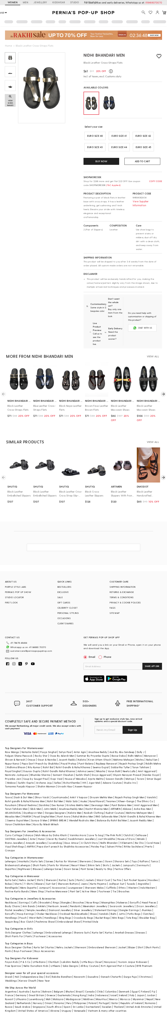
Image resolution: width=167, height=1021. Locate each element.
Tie (114, 891)
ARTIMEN (115, 808)
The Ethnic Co (145, 801)
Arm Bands (28, 906)
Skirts (106, 865)
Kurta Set (97, 932)
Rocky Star (41, 755)
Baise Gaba (119, 755)
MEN (25, 2)
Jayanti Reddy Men (140, 820)
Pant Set (75, 891)
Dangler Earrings (129, 910)
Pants (80, 880)
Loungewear (75, 887)
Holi (17, 976)
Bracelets (45, 902)
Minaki (141, 838)
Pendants (75, 906)
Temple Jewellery (36, 910)
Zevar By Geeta (56, 838)
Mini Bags (118, 917)
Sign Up (132, 729)
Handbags (11, 917)
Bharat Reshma (28, 805)
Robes (8, 883)
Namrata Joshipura (16, 774)
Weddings (11, 980)
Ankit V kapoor (79, 797)
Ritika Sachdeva (133, 846)
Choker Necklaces (46, 913)
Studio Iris (130, 782)
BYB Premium (144, 965)
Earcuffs (135, 902)
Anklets (41, 906)
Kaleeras (122, 902)
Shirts (40, 880)
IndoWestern (147, 887)
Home (8, 45)
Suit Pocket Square (135, 880)
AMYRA (31, 846)
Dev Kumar (58, 805)
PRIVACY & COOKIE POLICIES (125, 602)
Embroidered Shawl (69, 921)
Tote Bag (131, 917)
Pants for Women (58, 865)
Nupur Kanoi (12, 763)
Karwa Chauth (27, 980)
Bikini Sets (94, 865)
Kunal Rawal (96, 801)
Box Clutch (27, 921)
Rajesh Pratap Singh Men (129, 797)
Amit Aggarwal (147, 771)
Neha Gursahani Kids (35, 965)
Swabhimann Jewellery (82, 838)
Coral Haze (152, 842)
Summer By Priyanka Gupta (93, 755)
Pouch (23, 917)
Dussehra (93, 976)
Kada (85, 913)
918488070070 (153, 2)
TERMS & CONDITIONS (122, 597)
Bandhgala (11, 887)
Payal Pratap (68, 763)
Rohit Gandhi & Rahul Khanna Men (140, 816)
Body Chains (12, 906)
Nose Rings (92, 902)
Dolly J (141, 752)
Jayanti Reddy (67, 759)
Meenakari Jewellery (95, 906)
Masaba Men (12, 816)
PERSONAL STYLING (68, 613)
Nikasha (100, 771)
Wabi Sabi (71, 801)
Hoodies (153, 880)
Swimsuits (143, 865)
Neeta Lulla (129, 771)
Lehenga (38, 932)
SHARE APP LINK (152, 666)
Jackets (116, 865)
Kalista (82, 759)
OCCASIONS (64, 618)
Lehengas (10, 861)
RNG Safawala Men (106, 816)
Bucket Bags (102, 917)
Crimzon (10, 850)
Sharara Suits (82, 932)
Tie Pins (117, 880)
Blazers (39, 883)
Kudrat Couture (115, 812)
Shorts (18, 883)
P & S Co (25, 961)
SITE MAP (115, 613)
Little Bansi (39, 961)
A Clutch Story (89, 842)
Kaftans (144, 861)
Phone (107, 656)
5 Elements (126, 842)
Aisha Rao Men (142, 808)
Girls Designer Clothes (18, 932)
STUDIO (74, 2)
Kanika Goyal (151, 774)
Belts (113, 913)
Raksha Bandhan (62, 976)
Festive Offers (123, 868)
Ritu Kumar (34, 767)
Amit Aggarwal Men (146, 805)
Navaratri (79, 976)
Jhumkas (146, 910)
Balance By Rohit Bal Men (112, 820)
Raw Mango (12, 752)
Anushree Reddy (97, 752)
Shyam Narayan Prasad (127, 774)
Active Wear (89, 891)
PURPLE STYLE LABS (15, 587)
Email (92, 656)
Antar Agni (80, 752)
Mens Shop (37, 891)
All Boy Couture (89, 965)
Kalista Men (75, 812)
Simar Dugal (154, 778)
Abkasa (127, 808)
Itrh (84, 782)
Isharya (28, 835)
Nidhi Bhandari (109, 842)
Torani (140, 778)
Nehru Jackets (64, 947)
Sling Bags (65, 917)
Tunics (154, 861)
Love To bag (96, 835)
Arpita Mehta (96, 778)
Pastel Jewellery (14, 910)
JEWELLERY (40, 2)
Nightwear (24, 868)
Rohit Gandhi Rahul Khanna (59, 771)
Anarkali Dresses (124, 932)
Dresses (98, 861)
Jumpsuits (129, 865)
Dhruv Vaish (42, 797)
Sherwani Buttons (68, 883)
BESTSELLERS (64, 587)
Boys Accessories (44, 951)
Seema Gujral (101, 767)
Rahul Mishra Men (83, 816)
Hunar (41, 838)
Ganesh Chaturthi (111, 976)
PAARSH (26, 816)
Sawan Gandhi (115, 778)
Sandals (104, 913)
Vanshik (151, 797)
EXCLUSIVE (63, 592)
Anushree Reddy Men (71, 808)
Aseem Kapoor (83, 786)
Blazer (131, 947)
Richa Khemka (71, 782)
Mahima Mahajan (123, 759)
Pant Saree (87, 868)
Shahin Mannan (46, 786)
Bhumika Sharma (40, 774)
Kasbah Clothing (94, 812)
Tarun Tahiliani (140, 767)
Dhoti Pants (39, 865)
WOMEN (13, 2)
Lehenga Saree (52, 868)
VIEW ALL (153, 356)
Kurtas (62, 880)
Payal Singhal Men (44, 816)
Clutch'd (128, 835)
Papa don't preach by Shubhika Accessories (63, 846)
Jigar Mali (94, 782)
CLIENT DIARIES (65, 623)
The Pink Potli (113, 835)
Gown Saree (71, 868)
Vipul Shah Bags (14, 846)
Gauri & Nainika (47, 759)
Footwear (104, 891)
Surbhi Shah (83, 774)
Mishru (140, 759)
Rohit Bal (48, 767)
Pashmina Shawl (45, 921)
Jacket (122, 947)
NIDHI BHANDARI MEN (104, 55)
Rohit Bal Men (55, 801)
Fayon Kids (11, 961)
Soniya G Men (39, 820)
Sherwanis (85, 861)
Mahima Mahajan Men (139, 812)
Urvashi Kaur (65, 786)
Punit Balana (86, 763)
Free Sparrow (13, 965)
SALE (60, 597)
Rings (56, 902)
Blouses (37, 868)
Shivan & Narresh (15, 759)
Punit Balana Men (122, 805)
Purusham (11, 805)
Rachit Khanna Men (96, 808)
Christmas (145, 976)
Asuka (83, 801)
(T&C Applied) (112, 185)
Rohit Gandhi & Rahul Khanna (73, 767)
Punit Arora (63, 816)
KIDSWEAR (58, 2)
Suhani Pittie (114, 846)
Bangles (66, 902)
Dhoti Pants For (14, 936)
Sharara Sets (122, 861)
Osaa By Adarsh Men (62, 755)
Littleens (55, 965)
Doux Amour (71, 842)
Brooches (124, 891)
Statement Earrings (105, 910)
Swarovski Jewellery (122, 906)
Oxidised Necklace (70, 913)
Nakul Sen (152, 759)
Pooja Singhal (48, 752)
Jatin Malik (50, 808)
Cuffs (34, 902)
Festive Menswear (57, 891)
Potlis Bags (133, 913)
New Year (44, 980)
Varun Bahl (114, 771)
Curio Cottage (13, 835)
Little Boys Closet (92, 961)
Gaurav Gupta (31, 771)
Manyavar (150, 755)
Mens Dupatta (28, 887)
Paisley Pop (98, 846)
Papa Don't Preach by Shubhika (40, 763)
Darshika (44, 805)
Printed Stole (90, 921)
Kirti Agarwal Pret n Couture (117, 965)
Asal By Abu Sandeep (122, 752)
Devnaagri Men (100, 805)
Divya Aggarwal (101, 774)
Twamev (111, 801)
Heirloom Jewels (58, 906)
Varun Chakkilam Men (18, 824)
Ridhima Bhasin (16, 767)
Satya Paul (65, 752)
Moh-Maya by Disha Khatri (51, 835)
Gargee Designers (55, 812)
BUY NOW (101, 161)
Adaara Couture (112, 782)
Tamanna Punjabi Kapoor (20, 786)
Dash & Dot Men (23, 797)
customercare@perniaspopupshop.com (31, 651)
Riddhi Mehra (153, 763)
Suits (71, 880)
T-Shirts (28, 883)
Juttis (122, 913)
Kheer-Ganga (126, 801)
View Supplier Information (141, 203)
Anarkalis (23, 861)
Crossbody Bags (83, 917)
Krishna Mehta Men (78, 805)
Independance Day (32, 976)
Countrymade (59, 797)
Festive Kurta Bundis (17, 891)
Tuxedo (131, 883)
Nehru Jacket (27, 880)
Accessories (59, 887)
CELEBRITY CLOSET (67, 607)
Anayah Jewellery (36, 842)
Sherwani (51, 880)
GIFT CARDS (63, 602)
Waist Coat (103, 880)
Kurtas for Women (66, 861)
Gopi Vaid (56, 778)
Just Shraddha (106, 838)
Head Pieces (149, 902)
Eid (48, 976)
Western (133, 887)
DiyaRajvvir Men (33, 812)
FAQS (112, 607)
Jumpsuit (44, 887)
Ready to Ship (104, 868)
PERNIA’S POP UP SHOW (18, 592)
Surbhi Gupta (26, 782)
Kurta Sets (37, 861)
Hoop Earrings (25, 913)
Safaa (57, 782)
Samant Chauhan (63, 774)
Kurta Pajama (98, 883)
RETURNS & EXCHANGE (122, 592)
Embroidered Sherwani (102, 947)
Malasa (11, 782)
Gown (108, 861)
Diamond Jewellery (60, 910)
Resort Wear (78, 865)
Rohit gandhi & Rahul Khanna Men (25, 801)
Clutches (148, 913)
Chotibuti (53, 961)
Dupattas (10, 868)
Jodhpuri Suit (117, 883)
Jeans (84, 883)
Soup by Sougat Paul (35, 778)
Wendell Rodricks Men (82, 820)
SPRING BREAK (58, 820)
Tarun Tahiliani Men (16, 808)
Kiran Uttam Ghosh (99, 759)
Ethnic (122, 887)
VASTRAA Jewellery (16, 838)
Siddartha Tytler (120, 767)
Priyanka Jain (13, 778)
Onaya (31, 759)
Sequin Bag (11, 921)
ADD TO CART (142, 161)
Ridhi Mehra (135, 755)
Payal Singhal (13, 771)
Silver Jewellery (83, 910)
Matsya (130, 778)
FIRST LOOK (91, 2)
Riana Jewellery (14, 842)
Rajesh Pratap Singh (131, 763)
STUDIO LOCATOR (14, 597)
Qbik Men (35, 808)
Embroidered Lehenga (58, 932)
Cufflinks (111, 887)
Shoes (93, 913)
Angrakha (143, 883)
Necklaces (11, 902)
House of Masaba (75, 778)
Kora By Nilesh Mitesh (45, 824)
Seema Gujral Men (18, 820)
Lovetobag (55, 842)
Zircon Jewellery (146, 906)
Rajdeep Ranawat (106, 763)
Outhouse (141, 835)
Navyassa (110, 961)
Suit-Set (50, 883)
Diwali (8, 976)
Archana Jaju (44, 782)
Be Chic (139, 842)
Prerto (148, 846)
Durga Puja (130, 976)
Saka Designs (70, 965)
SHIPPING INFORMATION (122, 587)
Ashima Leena (85, 771)
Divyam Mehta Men (101, 797)
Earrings (24, 902)
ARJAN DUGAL (13, 812)
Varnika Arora (78, 835)
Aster (33, 838)
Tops (134, 861)
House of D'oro (126, 838)
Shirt (140, 947)
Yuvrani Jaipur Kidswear (132, 961)
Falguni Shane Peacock (18, 755)
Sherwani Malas (94, 887)
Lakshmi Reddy (70, 961)
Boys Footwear (23, 951)
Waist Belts (35, 917)
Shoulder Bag (147, 917)
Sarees (49, 861)
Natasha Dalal (30, 752)
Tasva (8, 797)
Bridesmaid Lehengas (18, 865)
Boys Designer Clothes (18, 947)
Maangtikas (108, 902)
